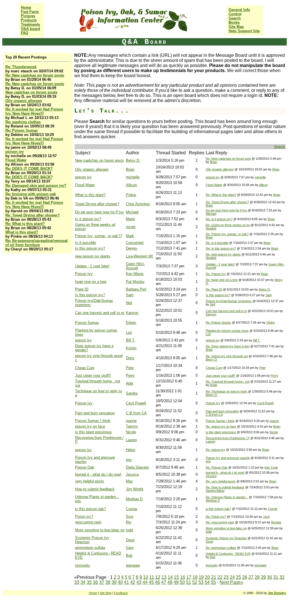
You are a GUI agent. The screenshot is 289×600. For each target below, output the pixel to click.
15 (176, 577)
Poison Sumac (87, 322)
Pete (129, 368)
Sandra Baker (215, 490)
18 (195, 577)
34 (83, 582)
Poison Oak (84, 467)
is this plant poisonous (93, 432)
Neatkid (211, 228)
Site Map (236, 27)
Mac (129, 481)
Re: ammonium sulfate (221, 547)
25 (238, 577)
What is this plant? (21, 232)
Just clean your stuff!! (93, 375)
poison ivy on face (90, 426)
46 (157, 582)
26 (244, 577)
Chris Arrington (138, 204)
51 (188, 582)
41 (126, 582)
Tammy (132, 426)
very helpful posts (89, 481)
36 (95, 582)
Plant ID (81, 289)
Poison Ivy (84, 274)
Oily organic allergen (23, 101)
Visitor (270, 322)
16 (182, 577)
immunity (82, 565)
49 (176, 582)
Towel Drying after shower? (97, 204)
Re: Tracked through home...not (227, 381)
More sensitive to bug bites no (99, 530)
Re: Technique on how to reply (227, 391)
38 (107, 582)
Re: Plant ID (214, 289)
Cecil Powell (136, 403)
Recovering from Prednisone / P (227, 438)
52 (194, 582)
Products (29, 20)
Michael (132, 212)
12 (157, 577)
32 (281, 577)
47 (163, 582)
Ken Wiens (135, 274)
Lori (129, 332)
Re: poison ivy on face (221, 426)
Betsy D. (133, 160)
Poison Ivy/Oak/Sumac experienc (229, 301)
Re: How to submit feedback (225, 487)
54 (207, 582)
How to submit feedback (95, 489)
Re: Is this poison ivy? (221, 248)
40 (120, 582)
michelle (132, 177)
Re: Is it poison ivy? (219, 219)
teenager (133, 565)
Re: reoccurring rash (220, 522)
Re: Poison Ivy (216, 274)
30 (269, 577)
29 (263, 577)
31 (275, 577)
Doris (130, 358)
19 (201, 577)
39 (114, 582)
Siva (129, 516)
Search (235, 18)
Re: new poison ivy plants (223, 254)
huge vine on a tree (90, 282)
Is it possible (85, 243)
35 (89, 582)
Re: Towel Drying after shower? (32, 215)
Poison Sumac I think (92, 421)
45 (151, 582)
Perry (130, 375)
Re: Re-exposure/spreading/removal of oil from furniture (36, 243)
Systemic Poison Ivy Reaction (226, 538)
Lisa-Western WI (139, 256)
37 (101, 582)
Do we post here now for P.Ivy (99, 212)
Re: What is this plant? (25, 224)
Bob (129, 555)
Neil (129, 303)
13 (164, 577)
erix (129, 460)
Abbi (129, 383)
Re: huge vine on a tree (222, 279)
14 (170, 577)
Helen (130, 450)
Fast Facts (30, 12)
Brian (213, 162)
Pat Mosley (135, 282)
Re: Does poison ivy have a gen (227, 346)
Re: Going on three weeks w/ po (228, 225)
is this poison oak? (90, 509)
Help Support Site (244, 31)
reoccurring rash (88, 522)
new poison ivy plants (92, 256)
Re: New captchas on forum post (228, 158)
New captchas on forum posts (31, 92)
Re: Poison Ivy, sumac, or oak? (227, 234)
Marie (130, 219)
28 (257, 577)
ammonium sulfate (90, 547)
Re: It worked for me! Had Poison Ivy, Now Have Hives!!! (34, 111)
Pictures (28, 16)
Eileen (131, 322)
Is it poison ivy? (88, 219)
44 (145, 582)
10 (145, 577)
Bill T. (130, 340)
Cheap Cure (84, 368)
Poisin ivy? (84, 516)
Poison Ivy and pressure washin (228, 458)
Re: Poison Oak (216, 467)
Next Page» (231, 582)
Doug (130, 540)
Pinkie (131, 195)
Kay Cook (271, 467)
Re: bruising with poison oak (30, 194)
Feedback (121, 593)
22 (219, 577)
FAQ (24, 33)
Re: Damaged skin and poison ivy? (35, 185)
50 (182, 582)
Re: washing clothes (23, 122)
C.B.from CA (136, 413)
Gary (130, 547)
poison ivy (14, 152)
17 (188, 577)
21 (213, 577)
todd (129, 530)
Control (235, 14)
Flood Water (16, 160)
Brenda (276, 522)
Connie (131, 509)
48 (169, 582)
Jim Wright (134, 489)
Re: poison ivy (215, 449)
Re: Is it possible (217, 242)
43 (138, 582)
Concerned (134, 243)
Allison (131, 185)
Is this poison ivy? (90, 248)
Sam (129, 295)
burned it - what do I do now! (98, 474)
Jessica (132, 474)
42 (132, 582)
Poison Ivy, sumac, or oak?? (98, 236)
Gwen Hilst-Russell (135, 266)
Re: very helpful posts (221, 481)
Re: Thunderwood (20, 67)
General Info (239, 10)
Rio (128, 522)
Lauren (131, 440)
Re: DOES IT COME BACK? (29, 168)
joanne (131, 421)
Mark (130, 236)
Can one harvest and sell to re (99, 313)
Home (26, 7)
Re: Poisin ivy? (216, 516)
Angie (213, 385)
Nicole (131, 432)
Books (234, 22)
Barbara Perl (136, 289)
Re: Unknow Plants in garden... (227, 497)
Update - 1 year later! (92, 266)
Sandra (131, 393)
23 (226, 577)
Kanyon (132, 313)
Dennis (131, 248)
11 (151, 577)
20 (207, 577)
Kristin (131, 348)
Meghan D (134, 499)
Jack (266, 516)
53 (200, 582)
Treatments (30, 24)
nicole (130, 227)
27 (250, 577)
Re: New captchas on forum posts (34, 75)
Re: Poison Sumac (21, 130)
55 (213, 582)
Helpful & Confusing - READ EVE (228, 553)
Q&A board (30, 29)
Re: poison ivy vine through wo (227, 356)
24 (232, 577)
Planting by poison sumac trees (227, 330)
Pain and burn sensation (95, 413)
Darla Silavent (137, 467)
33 (76, 582)
